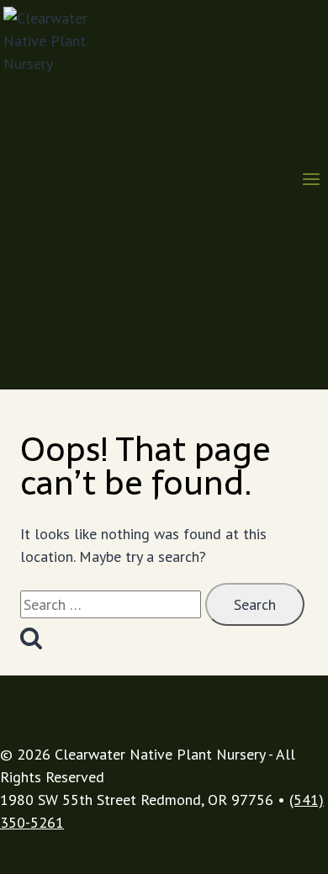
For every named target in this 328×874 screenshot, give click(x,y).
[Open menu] (311, 181)
